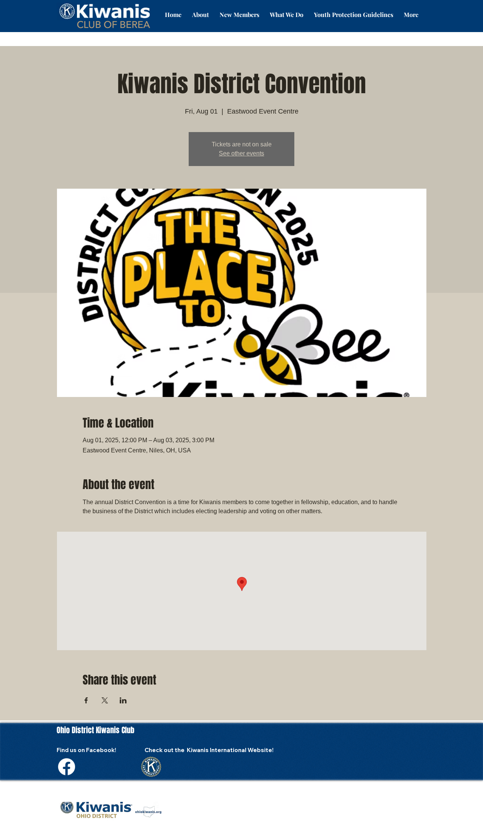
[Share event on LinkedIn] (123, 700)
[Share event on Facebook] (86, 700)
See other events (241, 153)
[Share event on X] (104, 700)
